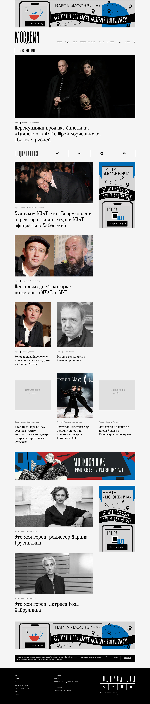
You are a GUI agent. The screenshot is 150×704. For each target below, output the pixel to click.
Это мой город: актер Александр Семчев (71, 358)
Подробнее (127, 658)
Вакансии (57, 679)
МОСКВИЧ (27, 37)
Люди (23, 208)
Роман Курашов (28, 352)
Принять (115, 657)
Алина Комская (69, 352)
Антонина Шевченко (29, 531)
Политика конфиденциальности (66, 682)
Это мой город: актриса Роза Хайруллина (47, 607)
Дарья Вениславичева (30, 422)
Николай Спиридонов (30, 123)
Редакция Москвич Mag (31, 281)
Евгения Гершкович (113, 422)
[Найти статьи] (134, 42)
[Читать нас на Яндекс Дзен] (102, 153)
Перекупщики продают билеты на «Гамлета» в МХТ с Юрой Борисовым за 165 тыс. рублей (58, 134)
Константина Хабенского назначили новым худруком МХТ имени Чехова (32, 360)
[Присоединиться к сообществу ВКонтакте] (79, 153)
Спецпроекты (59, 687)
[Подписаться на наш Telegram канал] (57, 153)
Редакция (57, 675)
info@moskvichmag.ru (112, 694)
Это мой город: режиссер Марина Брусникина (51, 540)
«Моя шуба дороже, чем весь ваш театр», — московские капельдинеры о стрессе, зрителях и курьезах (32, 435)
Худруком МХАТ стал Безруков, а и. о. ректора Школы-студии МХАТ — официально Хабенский (54, 219)
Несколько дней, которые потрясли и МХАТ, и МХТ (43, 289)
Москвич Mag (110, 692)
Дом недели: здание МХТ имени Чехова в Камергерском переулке (115, 431)
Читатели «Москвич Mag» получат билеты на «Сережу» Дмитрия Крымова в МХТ (74, 433)
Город (17, 123)
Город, (17, 208)
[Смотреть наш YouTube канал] (124, 153)
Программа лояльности (62, 690)
